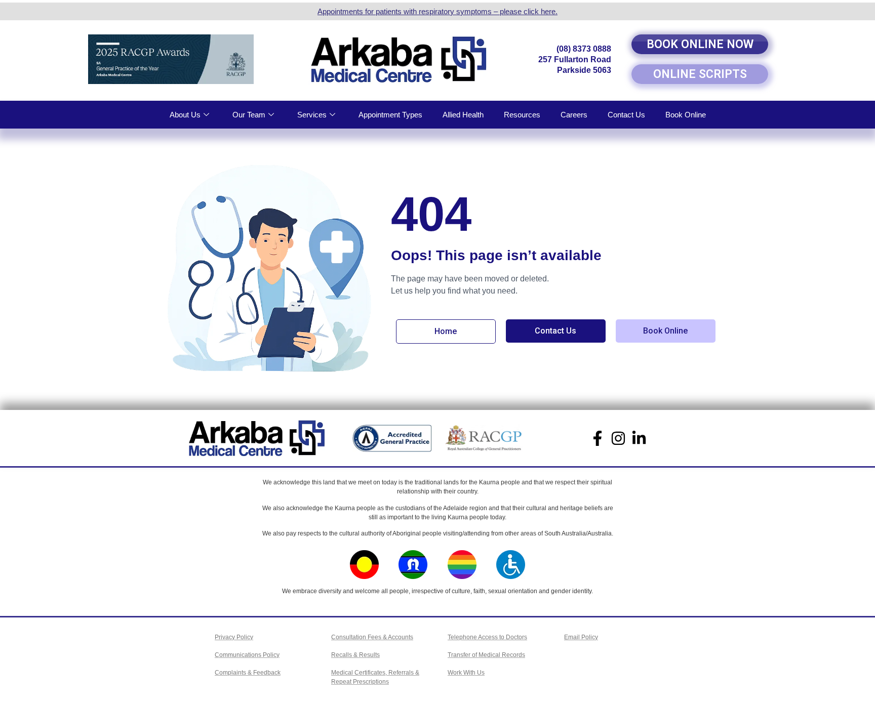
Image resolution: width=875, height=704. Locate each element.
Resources (522, 114)
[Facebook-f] (597, 438)
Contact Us (626, 114)
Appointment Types (390, 114)
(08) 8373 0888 (583, 49)
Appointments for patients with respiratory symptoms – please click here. (437, 11)
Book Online (685, 114)
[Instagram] (618, 438)
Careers (574, 114)
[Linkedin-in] (639, 438)
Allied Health (463, 114)
